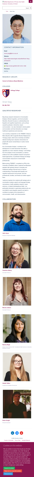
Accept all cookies (9, 468)
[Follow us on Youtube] (21, 433)
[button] (31, 1)
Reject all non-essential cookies (12, 471)
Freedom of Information (8, 440)
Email (5, 51)
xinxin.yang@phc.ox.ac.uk (11, 53)
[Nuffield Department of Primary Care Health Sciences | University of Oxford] (14, 2)
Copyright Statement (26, 440)
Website (6, 56)
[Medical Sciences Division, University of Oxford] (17, 436)
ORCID (6, 63)
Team (7, 11)
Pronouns (7, 69)
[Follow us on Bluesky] (17, 433)
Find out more (8, 474)
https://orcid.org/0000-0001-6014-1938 (16, 66)
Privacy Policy (17, 440)
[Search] (30, 8)
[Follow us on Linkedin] (13, 433)
